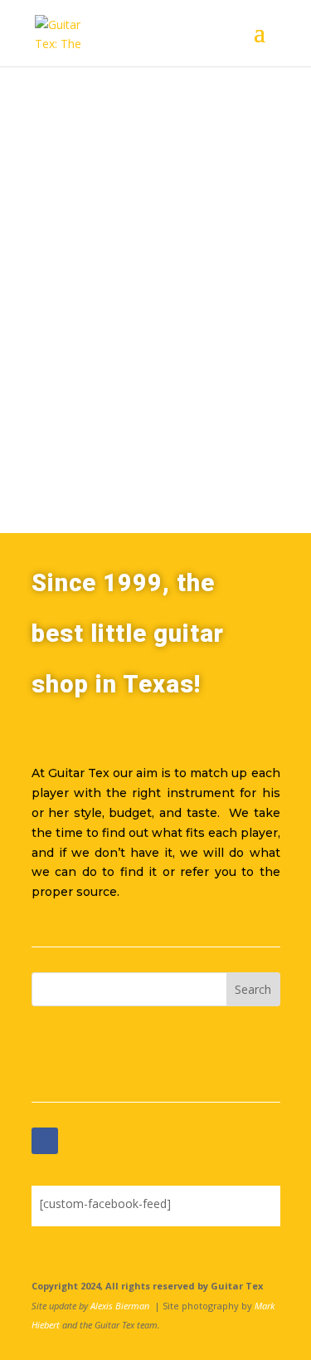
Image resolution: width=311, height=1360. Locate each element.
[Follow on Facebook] (45, 1141)
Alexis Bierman (119, 1305)
